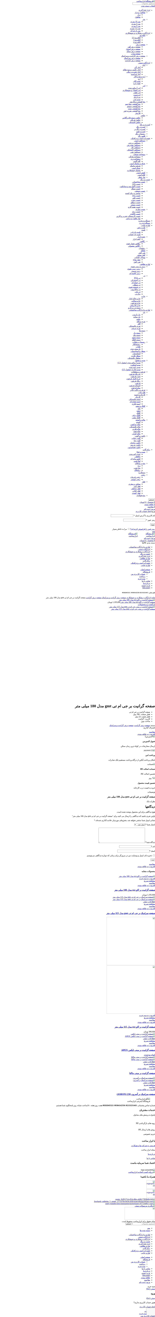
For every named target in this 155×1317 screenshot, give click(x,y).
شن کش (141, 253)
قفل (143, 482)
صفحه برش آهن (134, 47)
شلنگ (143, 250)
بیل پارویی (136, 315)
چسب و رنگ (145, 180)
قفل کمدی (136, 493)
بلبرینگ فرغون (134, 374)
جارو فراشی (135, 303)
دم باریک (137, 97)
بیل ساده (136, 317)
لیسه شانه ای (135, 402)
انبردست (136, 95)
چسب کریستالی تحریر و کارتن (128, 216)
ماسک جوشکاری (133, 170)
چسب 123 (136, 184)
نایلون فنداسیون (134, 447)
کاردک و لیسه (139, 395)
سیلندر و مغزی (134, 484)
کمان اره (136, 83)
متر (144, 19)
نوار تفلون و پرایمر (133, 218)
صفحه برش (140, 44)
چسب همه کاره (134, 207)
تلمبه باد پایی (135, 232)
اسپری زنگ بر (139, 129)
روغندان (142, 248)
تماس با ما (151, 1158)
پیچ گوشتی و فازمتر (137, 102)
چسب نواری (140, 209)
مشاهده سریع (149, 881)
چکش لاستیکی (134, 122)
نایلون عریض (135, 445)
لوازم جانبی (145, 225)
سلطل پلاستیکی (134, 358)
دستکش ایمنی (139, 141)
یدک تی (137, 294)
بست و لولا (141, 452)
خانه (153, 598)
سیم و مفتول (140, 360)
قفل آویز (137, 486)
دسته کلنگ (136, 340)
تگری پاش (141, 228)
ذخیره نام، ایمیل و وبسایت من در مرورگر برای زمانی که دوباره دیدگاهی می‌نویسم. (119, 856)
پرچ (139, 466)
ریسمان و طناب (138, 342)
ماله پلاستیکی (134, 427)
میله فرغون (135, 388)
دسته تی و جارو (134, 308)
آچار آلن (137, 67)
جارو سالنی (135, 301)
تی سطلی (136, 285)
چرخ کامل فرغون (133, 379)
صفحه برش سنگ (133, 51)
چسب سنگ (135, 189)
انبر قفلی (136, 93)
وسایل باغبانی (139, 257)
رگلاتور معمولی (134, 246)
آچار (143, 65)
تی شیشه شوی (134, 287)
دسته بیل (136, 333)
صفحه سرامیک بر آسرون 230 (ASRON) (136, 1094)
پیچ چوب (137, 468)
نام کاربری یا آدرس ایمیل (144, 516)
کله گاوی (136, 161)
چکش (143, 115)
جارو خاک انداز (134, 299)
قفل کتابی (136, 491)
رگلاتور (142, 241)
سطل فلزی (135, 356)
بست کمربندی (134, 454)
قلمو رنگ (141, 136)
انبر (144, 86)
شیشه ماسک (135, 166)
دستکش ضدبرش (133, 145)
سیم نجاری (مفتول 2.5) (131, 370)
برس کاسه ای (134, 273)
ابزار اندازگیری (144, 10)
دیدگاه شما (150, 842)
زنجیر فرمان (135, 477)
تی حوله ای (136, 283)
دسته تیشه (136, 337)
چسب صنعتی (140, 191)
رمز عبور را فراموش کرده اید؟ (142, 529)
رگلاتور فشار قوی (133, 244)
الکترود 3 (136, 40)
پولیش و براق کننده (132, 193)
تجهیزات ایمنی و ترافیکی (140, 138)
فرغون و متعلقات (138, 372)
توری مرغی (135, 328)
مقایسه (147, 1280)
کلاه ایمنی (141, 175)
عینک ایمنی (136, 168)
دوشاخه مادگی (134, 157)
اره (139, 79)
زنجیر (143, 475)
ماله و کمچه (140, 420)
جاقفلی (137, 457)
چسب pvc (136, 196)
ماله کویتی (136, 434)
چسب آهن (136, 198)
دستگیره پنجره (144, 221)
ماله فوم (136, 431)
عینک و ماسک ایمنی (137, 164)
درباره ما (151, 1154)
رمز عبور (150, 520)
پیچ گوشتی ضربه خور (132, 111)
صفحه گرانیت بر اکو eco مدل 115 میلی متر (135, 1027)
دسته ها (142, 331)
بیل (144, 312)
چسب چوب (135, 200)
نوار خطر (141, 177)
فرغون (137, 383)
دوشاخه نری (135, 159)
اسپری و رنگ (145, 125)
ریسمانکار (136, 344)
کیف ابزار (136, 239)
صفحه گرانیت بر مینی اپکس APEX (138, 1050)
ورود (152, 524)
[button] (147, 879)
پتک (139, 408)
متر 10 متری (135, 22)
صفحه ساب (135, 54)
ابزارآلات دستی (144, 63)
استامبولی (136, 354)
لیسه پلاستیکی (134, 399)
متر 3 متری (135, 24)
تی (144, 276)
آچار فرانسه (135, 74)
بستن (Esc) (150, 1289)
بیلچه (138, 319)
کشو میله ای (135, 459)
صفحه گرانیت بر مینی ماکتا (142, 1073)
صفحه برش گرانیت (132, 61)
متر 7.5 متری (135, 28)
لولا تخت (137, 461)
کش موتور (141, 255)
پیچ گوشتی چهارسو (132, 104)
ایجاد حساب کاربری (143, 511)
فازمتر (137, 113)
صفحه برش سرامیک (132, 58)
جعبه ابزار (141, 237)
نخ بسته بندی (135, 349)
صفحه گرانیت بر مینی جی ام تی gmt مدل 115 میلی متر (133, 609)
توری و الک (141, 321)
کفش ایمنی (140, 173)
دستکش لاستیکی (133, 150)
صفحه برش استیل (133, 49)
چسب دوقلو (135, 202)
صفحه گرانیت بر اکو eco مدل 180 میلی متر (137, 602)
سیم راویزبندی (134, 367)
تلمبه (143, 230)
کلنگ (138, 413)
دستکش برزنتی (134, 143)
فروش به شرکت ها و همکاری (143, 1146)
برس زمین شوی (133, 269)
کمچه (138, 422)
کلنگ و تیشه (140, 406)
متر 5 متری (135, 26)
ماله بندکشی (135, 424)
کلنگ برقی (136, 415)
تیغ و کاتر (136, 81)
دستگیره (142, 473)
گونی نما (137, 440)
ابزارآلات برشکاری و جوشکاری (137, 33)
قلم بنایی (141, 392)
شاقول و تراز (140, 12)
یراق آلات (146, 450)
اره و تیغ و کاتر (139, 77)
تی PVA (137, 278)
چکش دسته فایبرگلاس (131, 118)
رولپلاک (137, 470)
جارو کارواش (135, 305)
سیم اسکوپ (135, 365)
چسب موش (135, 205)
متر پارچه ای (135, 31)
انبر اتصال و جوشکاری (131, 90)
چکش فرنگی (135, 120)
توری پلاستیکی (134, 326)
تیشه (138, 411)
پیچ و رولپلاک (140, 463)
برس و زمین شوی (138, 267)
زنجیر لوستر (135, 479)
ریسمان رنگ (140, 134)
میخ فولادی (140, 495)
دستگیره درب (144, 223)
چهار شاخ (136, 260)
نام (153, 846)
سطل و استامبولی (138, 351)
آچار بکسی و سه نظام (131, 70)
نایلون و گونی (140, 436)
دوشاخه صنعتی (139, 154)
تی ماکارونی (135, 289)
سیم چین (136, 99)
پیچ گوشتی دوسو (133, 106)
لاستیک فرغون (134, 386)
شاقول (137, 17)
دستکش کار (135, 147)
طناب (138, 347)
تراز (138, 15)
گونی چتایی (136, 438)
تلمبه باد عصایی (134, 234)
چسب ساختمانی (138, 182)
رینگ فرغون (135, 381)
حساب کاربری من (138, 574)
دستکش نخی (135, 152)
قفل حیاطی (135, 489)
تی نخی (137, 292)
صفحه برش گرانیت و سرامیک (133, 56)
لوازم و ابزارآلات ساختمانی (139, 310)
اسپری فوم (140, 131)
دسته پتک (136, 335)
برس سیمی (135, 271)
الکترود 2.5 (136, 38)
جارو (143, 296)
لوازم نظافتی (145, 264)
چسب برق (136, 212)
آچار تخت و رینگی (133, 72)
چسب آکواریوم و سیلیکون (130, 186)
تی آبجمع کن (135, 280)
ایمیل (152, 851)
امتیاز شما (150, 825)
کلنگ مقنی (136, 418)
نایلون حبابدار (135, 443)
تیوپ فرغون (135, 376)
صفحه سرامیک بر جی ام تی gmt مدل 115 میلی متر (130, 913)
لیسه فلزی (136, 404)
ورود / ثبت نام (144, 1282)
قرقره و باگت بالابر (137, 390)
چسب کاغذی (135, 214)
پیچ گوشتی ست (134, 109)
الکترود (142, 35)
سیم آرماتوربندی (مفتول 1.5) (129, 363)
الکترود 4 (136, 42)
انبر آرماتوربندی (134, 88)
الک (139, 324)
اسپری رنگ (140, 127)
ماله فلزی (136, 429)
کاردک (137, 397)
